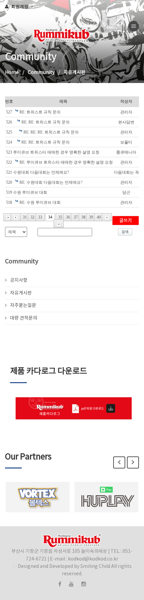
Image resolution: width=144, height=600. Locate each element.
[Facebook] (59, 584)
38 (83, 217)
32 (32, 217)
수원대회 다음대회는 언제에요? (41, 172)
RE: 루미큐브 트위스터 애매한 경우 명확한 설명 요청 (66, 162)
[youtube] (71, 584)
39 (91, 217)
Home (12, 72)
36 (68, 217)
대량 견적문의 (23, 318)
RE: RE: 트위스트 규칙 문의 (45, 122)
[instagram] (83, 584)
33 (40, 217)
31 (25, 217)
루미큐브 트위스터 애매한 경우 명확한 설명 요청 (56, 152)
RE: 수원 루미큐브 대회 (40, 202)
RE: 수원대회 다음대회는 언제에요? (50, 182)
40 (99, 217)
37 (76, 217)
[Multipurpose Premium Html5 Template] (5, 26)
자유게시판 (21, 293)
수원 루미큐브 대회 (30, 192)
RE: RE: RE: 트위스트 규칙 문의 (51, 132)
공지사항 (18, 280)
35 (60, 217)
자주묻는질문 (23, 305)
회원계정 (20, 6)
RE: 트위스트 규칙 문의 (40, 112)
